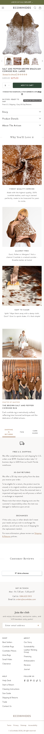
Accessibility (32, 725)
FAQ (22, 432)
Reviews (27, 665)
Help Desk (6, 680)
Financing (27, 656)
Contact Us (6, 706)
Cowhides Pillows (9, 651)
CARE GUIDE (35, 432)
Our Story (28, 642)
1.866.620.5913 (25, 596)
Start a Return (8, 685)
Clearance (6, 664)
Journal (27, 669)
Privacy (16, 725)
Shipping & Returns (10, 697)
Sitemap (23, 725)
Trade (4, 702)
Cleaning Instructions (10, 689)
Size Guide (6, 693)
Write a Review (23, 573)
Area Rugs (6, 655)
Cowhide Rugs (8, 646)
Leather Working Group (30, 651)
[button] (2, 7)
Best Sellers (7, 642)
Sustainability (29, 646)
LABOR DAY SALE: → (22, 2)
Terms (9, 725)
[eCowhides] (22, 8)
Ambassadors (29, 661)
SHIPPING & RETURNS (9, 432)
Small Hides (7, 659)
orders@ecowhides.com (26, 599)
